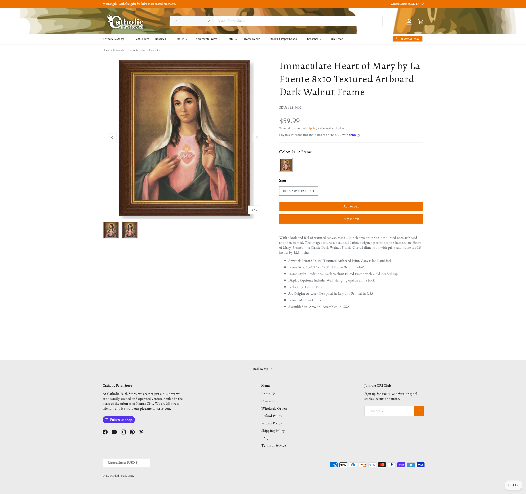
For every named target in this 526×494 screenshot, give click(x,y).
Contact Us (269, 401)
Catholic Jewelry (113, 39)
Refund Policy (271, 416)
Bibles (180, 39)
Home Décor (252, 39)
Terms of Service (273, 445)
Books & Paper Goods (283, 39)
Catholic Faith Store (122, 475)
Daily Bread (336, 39)
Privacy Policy (271, 423)
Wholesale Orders (274, 408)
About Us (268, 394)
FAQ (265, 438)
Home (106, 50)
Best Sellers (141, 39)
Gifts (230, 39)
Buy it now (351, 219)
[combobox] (276, 21)
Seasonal (312, 39)
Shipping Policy (273, 431)
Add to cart (351, 206)
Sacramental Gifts (206, 39)
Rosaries (160, 39)
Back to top (261, 369)
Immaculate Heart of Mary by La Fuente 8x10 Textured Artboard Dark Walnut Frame (138, 50)
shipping (312, 128)
